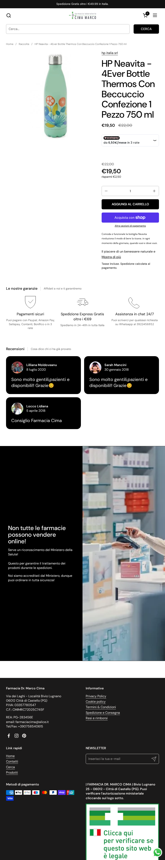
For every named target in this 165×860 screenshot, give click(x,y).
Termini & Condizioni (101, 707)
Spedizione (127, 264)
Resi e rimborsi (97, 718)
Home (10, 756)
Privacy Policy (96, 696)
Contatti (12, 761)
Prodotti (12, 772)
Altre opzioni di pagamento (130, 225)
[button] (8, 15)
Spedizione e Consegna (103, 713)
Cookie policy (96, 701)
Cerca (146, 29)
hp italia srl (110, 53)
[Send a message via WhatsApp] (157, 852)
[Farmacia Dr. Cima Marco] (82, 15)
